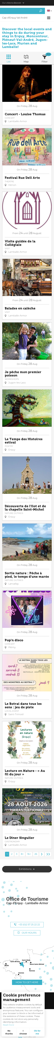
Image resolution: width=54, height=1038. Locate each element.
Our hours (29, 932)
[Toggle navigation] (49, 18)
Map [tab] (26, 61)
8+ (22, 854)
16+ (29, 854)
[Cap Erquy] (27, 901)
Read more (8, 1025)
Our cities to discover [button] (11, 3)
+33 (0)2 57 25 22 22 (29, 924)
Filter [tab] (45, 61)
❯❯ (48, 854)
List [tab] (9, 61)
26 (35, 854)
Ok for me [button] (37, 1032)
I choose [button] (23, 1032)
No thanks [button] (9, 1032)
